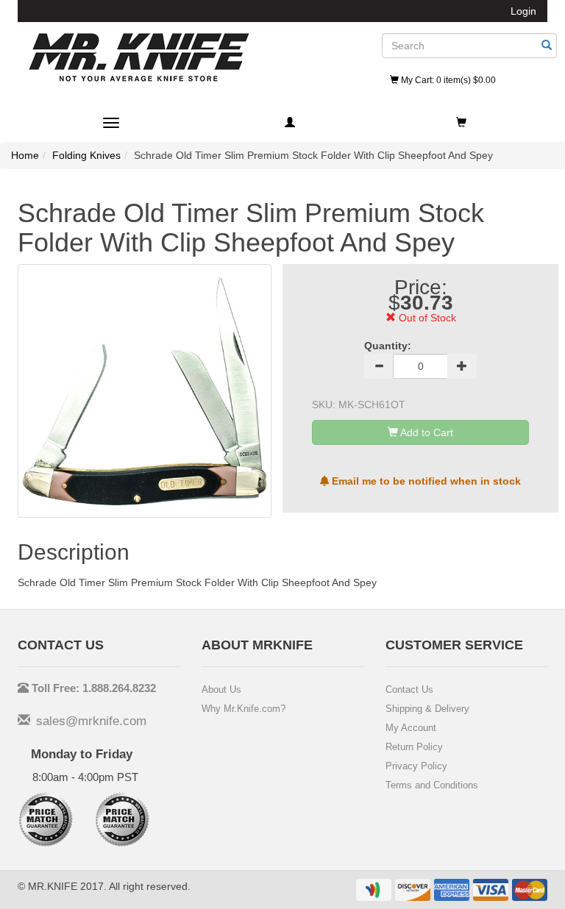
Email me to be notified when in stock (425, 481)
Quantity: (387, 346)
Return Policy (414, 746)
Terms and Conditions (431, 785)
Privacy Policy (416, 765)
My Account (410, 727)
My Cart (447, 80)
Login (523, 11)
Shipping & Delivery (427, 708)
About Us (221, 689)
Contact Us (409, 689)
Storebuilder (139, 57)
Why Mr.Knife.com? (243, 708)
